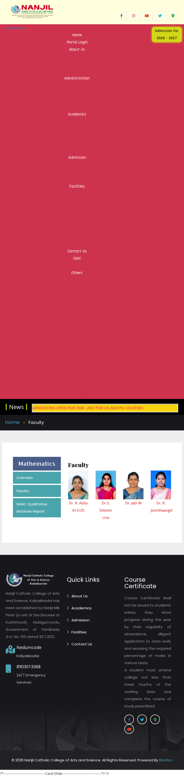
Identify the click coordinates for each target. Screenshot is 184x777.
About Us (79, 596)
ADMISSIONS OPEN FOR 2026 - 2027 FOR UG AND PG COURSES (88, 408)
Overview (25, 477)
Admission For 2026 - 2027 (167, 34)
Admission (80, 620)
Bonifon (165, 760)
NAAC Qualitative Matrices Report (32, 508)
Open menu (15, 27)
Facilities (78, 632)
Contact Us (81, 644)
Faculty (23, 490)
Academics (81, 608)
